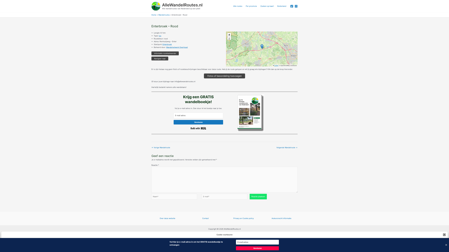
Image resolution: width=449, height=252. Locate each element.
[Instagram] (296, 6)
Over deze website (167, 218)
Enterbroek (167, 44)
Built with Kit (198, 128)
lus (160, 36)
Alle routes (237, 6)
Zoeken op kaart (267, 6)
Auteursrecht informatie (281, 218)
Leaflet (276, 65)
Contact (205, 218)
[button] (444, 235)
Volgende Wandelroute (286, 147)
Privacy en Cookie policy (243, 218)
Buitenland (281, 6)
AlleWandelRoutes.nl (182, 4)
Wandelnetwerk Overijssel (177, 47)
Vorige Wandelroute (161, 147)
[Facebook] (291, 6)
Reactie (155, 165)
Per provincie (251, 6)
